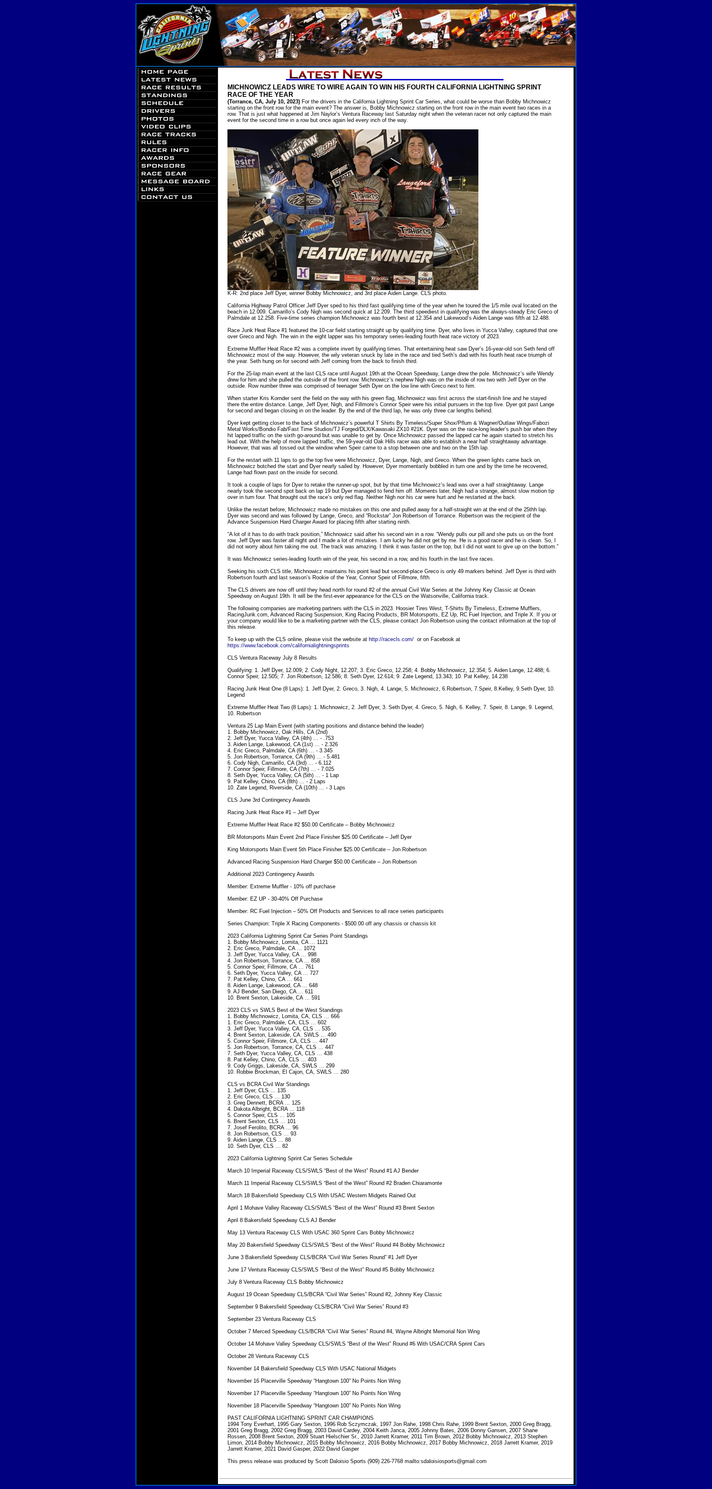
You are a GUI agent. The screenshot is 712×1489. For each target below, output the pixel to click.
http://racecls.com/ (391, 639)
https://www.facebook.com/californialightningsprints (288, 645)
